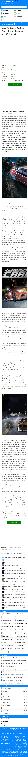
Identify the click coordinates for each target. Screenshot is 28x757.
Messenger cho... (6, 713)
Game (4, 16)
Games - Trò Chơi (7, 613)
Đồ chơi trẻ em (4, 725)
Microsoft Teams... (6, 699)
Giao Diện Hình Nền (7, 633)
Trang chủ (4, 728)
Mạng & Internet (20, 617)
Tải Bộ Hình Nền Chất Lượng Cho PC (22, 648)
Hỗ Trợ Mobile (20, 645)
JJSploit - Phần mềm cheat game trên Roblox (15, 560)
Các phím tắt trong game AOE (9, 666)
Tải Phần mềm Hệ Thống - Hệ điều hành (8, 648)
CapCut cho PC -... (6, 702)
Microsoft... (5, 708)
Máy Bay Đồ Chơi (5, 721)
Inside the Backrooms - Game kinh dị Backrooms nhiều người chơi (15, 600)
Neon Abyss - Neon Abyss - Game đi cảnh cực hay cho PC (15, 590)
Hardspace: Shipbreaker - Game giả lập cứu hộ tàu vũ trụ (15, 579)
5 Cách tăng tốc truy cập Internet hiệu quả (12, 677)
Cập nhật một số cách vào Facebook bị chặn (12, 671)
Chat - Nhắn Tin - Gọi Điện (22, 613)
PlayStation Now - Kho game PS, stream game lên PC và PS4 (15, 558)
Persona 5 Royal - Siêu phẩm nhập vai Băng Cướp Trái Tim (15, 563)
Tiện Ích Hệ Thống (21, 629)
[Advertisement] (14, 50)
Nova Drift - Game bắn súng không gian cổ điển (15, 571)
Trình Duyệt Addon (21, 642)
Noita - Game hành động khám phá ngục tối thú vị (15, 584)
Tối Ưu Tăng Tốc (20, 639)
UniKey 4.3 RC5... (6, 705)
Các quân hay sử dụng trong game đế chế (12, 663)
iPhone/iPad (6, 13)
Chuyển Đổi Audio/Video (22, 636)
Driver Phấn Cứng (21, 633)
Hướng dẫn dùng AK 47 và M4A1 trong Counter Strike (14, 660)
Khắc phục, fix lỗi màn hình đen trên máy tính (12, 674)
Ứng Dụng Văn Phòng (8, 626)
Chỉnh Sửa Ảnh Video (8, 645)
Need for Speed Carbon (11, 547)
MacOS (16, 0)
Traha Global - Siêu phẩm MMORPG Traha (15, 565)
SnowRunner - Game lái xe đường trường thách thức (15, 582)
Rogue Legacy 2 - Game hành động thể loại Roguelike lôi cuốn (15, 587)
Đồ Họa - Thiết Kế (21, 626)
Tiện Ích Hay (6, 642)
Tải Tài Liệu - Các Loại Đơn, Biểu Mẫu (15, 652)
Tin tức (5, 20)
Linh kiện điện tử (5, 718)
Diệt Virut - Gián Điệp (8, 617)
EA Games (13, 65)
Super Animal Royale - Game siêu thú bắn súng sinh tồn (15, 595)
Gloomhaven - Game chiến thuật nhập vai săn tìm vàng (15, 574)
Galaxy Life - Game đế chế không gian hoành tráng (15, 576)
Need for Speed (7, 549)
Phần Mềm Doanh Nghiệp (22, 623)
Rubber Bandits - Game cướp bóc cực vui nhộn (15, 598)
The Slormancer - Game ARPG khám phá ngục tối (15, 592)
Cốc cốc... (4, 691)
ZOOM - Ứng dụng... (7, 688)
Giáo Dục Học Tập (7, 629)
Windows (5, 10)
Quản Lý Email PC (7, 636)
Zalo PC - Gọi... (6, 710)
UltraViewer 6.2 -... (6, 696)
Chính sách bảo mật (21, 728)
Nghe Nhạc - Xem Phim (22, 620)
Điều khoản (12, 728)
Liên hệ (14, 729)
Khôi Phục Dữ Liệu (7, 639)
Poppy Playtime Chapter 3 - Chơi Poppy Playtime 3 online (15, 568)
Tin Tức (3, 723)
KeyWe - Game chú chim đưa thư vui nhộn (15, 605)
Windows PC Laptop (6, 23)
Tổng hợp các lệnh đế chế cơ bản (10, 657)
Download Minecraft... (7, 694)
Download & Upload (7, 623)
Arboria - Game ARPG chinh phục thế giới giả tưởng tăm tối (15, 603)
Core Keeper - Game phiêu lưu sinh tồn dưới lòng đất (15, 608)
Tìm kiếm (25, 7)
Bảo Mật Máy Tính (7, 620)
